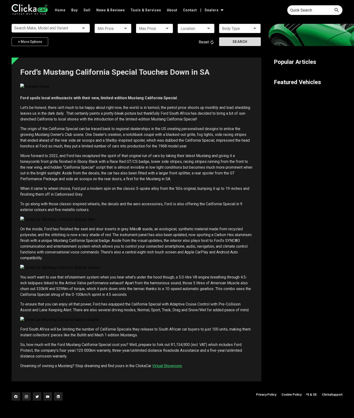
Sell (88, 10)
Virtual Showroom (167, 366)
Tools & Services (146, 10)
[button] (113, 28)
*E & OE (311, 394)
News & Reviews (111, 10)
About (172, 10)
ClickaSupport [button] (332, 394)
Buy (75, 10)
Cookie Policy (292, 394)
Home (60, 10)
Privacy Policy (266, 394)
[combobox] (314, 10)
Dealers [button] (212, 10)
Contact (190, 10)
